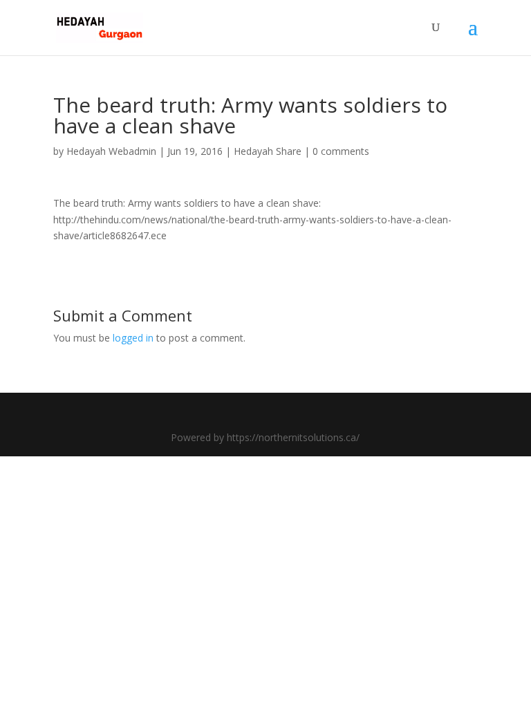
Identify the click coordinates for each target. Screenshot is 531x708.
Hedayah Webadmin (111, 151)
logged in (133, 337)
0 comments (341, 151)
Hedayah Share (267, 151)
